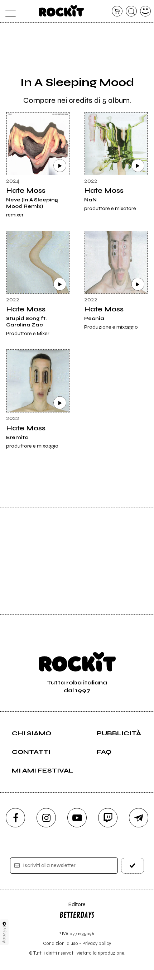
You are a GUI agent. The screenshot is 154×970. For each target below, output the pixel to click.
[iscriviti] (132, 865)
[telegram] (138, 817)
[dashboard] (145, 11)
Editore (72, 908)
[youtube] (77, 817)
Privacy (4, 934)
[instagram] (46, 817)
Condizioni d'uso (60, 943)
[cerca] (131, 11)
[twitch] (107, 817)
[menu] (8, 11)
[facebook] (15, 817)
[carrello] (117, 11)
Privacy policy (96, 943)
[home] (61, 10)
